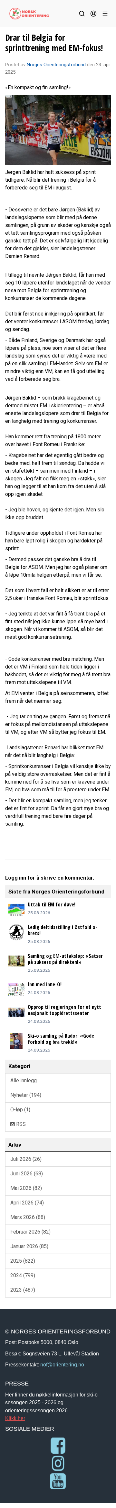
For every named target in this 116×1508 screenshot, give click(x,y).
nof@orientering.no (62, 1364)
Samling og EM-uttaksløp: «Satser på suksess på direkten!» (65, 959)
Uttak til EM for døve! (51, 904)
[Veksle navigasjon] (105, 13)
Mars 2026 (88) (27, 1217)
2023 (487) (22, 1290)
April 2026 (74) (27, 1203)
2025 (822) (22, 1261)
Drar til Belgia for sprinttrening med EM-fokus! (54, 42)
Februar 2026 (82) (30, 1232)
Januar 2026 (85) (29, 1246)
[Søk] (82, 13)
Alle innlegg (23, 1080)
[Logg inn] (93, 13)
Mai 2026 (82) (26, 1188)
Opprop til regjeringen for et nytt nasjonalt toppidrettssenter (64, 1010)
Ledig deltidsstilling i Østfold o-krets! (62, 930)
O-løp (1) (20, 1110)
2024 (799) (22, 1275)
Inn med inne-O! (45, 984)
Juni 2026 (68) (26, 1174)
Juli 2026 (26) (26, 1159)
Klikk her (15, 1418)
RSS (20, 1124)
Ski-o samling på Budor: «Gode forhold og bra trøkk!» (61, 1038)
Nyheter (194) (25, 1095)
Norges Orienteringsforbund (56, 65)
